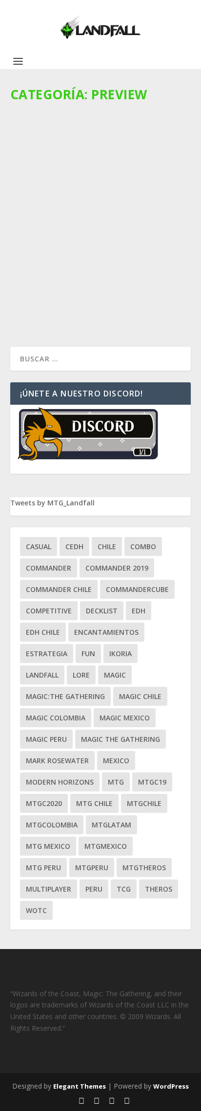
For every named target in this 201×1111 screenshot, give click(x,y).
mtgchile (144, 803)
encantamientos (106, 632)
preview (31, 261)
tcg (124, 889)
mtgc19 (152, 782)
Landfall (42, 675)
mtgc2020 (44, 803)
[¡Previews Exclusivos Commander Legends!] (102, 160)
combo (143, 546)
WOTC (36, 910)
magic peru (46, 739)
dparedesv (43, 252)
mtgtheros (144, 867)
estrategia (46, 653)
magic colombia (55, 717)
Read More (45, 312)
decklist (102, 610)
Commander (48, 568)
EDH (138, 610)
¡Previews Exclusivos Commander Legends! (95, 231)
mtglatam (111, 824)
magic (115, 675)
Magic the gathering (120, 739)
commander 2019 (116, 568)
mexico (116, 760)
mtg (116, 782)
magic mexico (125, 717)
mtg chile (94, 803)
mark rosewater (57, 760)
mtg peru (43, 867)
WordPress (171, 1086)
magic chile (140, 696)
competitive (49, 610)
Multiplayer (48, 889)
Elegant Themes (79, 1086)
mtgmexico (105, 846)
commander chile (59, 589)
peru (93, 889)
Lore (81, 675)
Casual (38, 546)
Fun (88, 653)
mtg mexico (48, 846)
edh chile (43, 632)
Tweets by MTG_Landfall (52, 502)
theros (158, 889)
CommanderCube (137, 589)
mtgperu (91, 867)
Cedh (74, 546)
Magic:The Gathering (65, 696)
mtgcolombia (52, 824)
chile (107, 546)
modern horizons (60, 782)
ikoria (120, 653)
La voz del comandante (138, 252)
